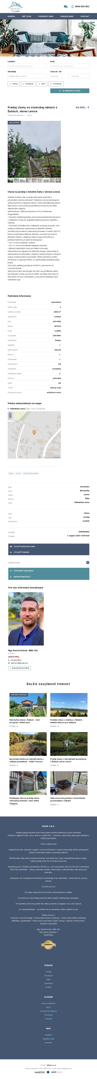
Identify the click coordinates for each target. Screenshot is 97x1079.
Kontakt (85, 16)
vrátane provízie (19, 695)
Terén (10, 387)
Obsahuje (12, 71)
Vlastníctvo (12, 316)
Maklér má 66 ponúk (20, 668)
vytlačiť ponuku (21, 552)
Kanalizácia (12, 340)
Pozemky (48, 1015)
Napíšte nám (48, 1039)
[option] (48, 38)
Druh (52, 61)
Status (10, 326)
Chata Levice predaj (30, 473)
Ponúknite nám (45, 16)
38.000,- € (54, 804)
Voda (10, 331)
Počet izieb (12, 307)
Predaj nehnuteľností (15, 115)
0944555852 (16, 660)
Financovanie (66, 16)
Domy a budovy (48, 1003)
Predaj (15, 84)
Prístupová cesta (15, 392)
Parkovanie (12, 359)
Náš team (26, 16)
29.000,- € (13, 765)
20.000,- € (54, 726)
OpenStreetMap (46, 457)
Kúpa (43, 84)
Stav (9, 321)
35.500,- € (13, 726)
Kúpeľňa (11, 345)
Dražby (48, 987)
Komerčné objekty (48, 1011)
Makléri (48, 1035)
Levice (18, 473)
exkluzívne (14, 123)
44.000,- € (82, 107)
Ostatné (48, 1018)
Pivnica (10, 354)
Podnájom (57, 84)
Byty (48, 1007)
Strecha (11, 378)
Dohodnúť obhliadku (23, 571)
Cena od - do (56, 71)
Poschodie (12, 302)
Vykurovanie (13, 350)
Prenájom (29, 84)
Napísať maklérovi (21, 577)
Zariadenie (12, 368)
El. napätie (12, 335)
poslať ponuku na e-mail (24, 546)
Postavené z (13, 364)
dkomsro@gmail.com (19, 663)
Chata (29, 115)
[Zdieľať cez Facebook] (87, 562)
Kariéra (11, 16)
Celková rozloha (14, 312)
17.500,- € (13, 804)
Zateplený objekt (15, 373)
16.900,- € (54, 765)
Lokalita (11, 61)
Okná (10, 383)
